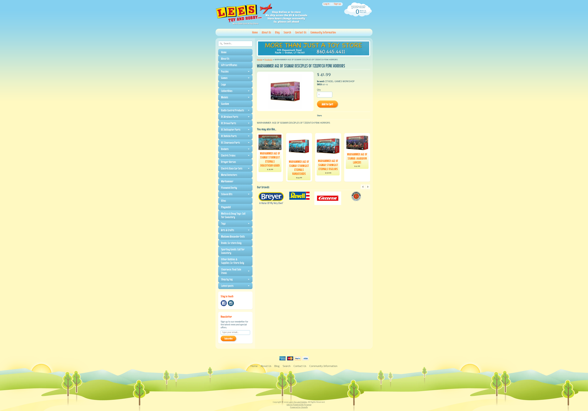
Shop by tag (227, 279)
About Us (266, 32)
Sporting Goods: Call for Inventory (233, 251)
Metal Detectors (229, 175)
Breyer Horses (228, 162)
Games (224, 78)
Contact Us (300, 32)
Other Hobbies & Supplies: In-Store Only (232, 261)
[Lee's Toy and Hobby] (261, 24)
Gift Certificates (229, 65)
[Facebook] (224, 303)
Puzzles (225, 71)
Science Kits (226, 194)
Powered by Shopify (299, 407)
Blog (277, 32)
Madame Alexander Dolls (233, 236)
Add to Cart (327, 104)
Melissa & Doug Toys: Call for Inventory (233, 215)
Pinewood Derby (229, 187)
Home (255, 32)
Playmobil (226, 207)
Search (287, 32)
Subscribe (228, 338)
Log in (326, 4)
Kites (223, 200)
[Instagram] (231, 303)
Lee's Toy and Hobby (298, 402)
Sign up (337, 4)
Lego (223, 84)
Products (268, 60)
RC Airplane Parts (229, 116)
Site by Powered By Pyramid (298, 405)
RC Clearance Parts (230, 142)
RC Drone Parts (228, 123)
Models (224, 97)
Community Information (323, 32)
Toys (223, 223)
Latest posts (227, 285)
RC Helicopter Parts (230, 129)
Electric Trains (228, 155)
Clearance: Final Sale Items (231, 271)
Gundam (225, 103)
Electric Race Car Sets (231, 168)
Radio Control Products (232, 110)
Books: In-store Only (231, 243)
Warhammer (227, 181)
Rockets (225, 149)
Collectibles (226, 91)
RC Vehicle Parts (229, 136)
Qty (319, 90)
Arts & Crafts (227, 230)
